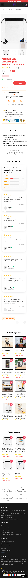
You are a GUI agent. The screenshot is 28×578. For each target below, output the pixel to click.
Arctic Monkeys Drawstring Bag (9, 12)
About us (3, 525)
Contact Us (3, 548)
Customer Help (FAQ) (6, 550)
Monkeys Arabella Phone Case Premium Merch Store (7, 372)
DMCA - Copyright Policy (7, 532)
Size (3, 73)
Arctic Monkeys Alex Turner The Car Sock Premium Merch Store (20, 394)
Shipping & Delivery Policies (7, 541)
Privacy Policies (5, 530)
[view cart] (26, 5)
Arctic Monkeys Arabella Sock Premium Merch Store (7, 416)
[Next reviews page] (24, 322)
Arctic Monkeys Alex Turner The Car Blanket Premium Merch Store (7, 394)
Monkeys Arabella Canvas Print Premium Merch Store (20, 350)
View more (14, 425)
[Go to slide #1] (6, 52)
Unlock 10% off (3, 571)
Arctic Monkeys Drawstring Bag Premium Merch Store (20, 473)
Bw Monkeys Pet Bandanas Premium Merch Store (6, 350)
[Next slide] (25, 31)
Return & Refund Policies (7, 546)
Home (2, 9)
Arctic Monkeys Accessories (13, 9)
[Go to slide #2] (14, 52)
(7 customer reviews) (14, 68)
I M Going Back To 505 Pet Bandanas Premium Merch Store (20, 416)
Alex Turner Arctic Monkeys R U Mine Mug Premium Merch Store (20, 372)
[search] (23, 5)
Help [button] (25, 576)
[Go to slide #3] (22, 52)
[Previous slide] (3, 31)
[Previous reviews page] (17, 322)
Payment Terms (5, 543)
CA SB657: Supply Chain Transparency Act (11, 534)
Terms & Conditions (5, 528)
